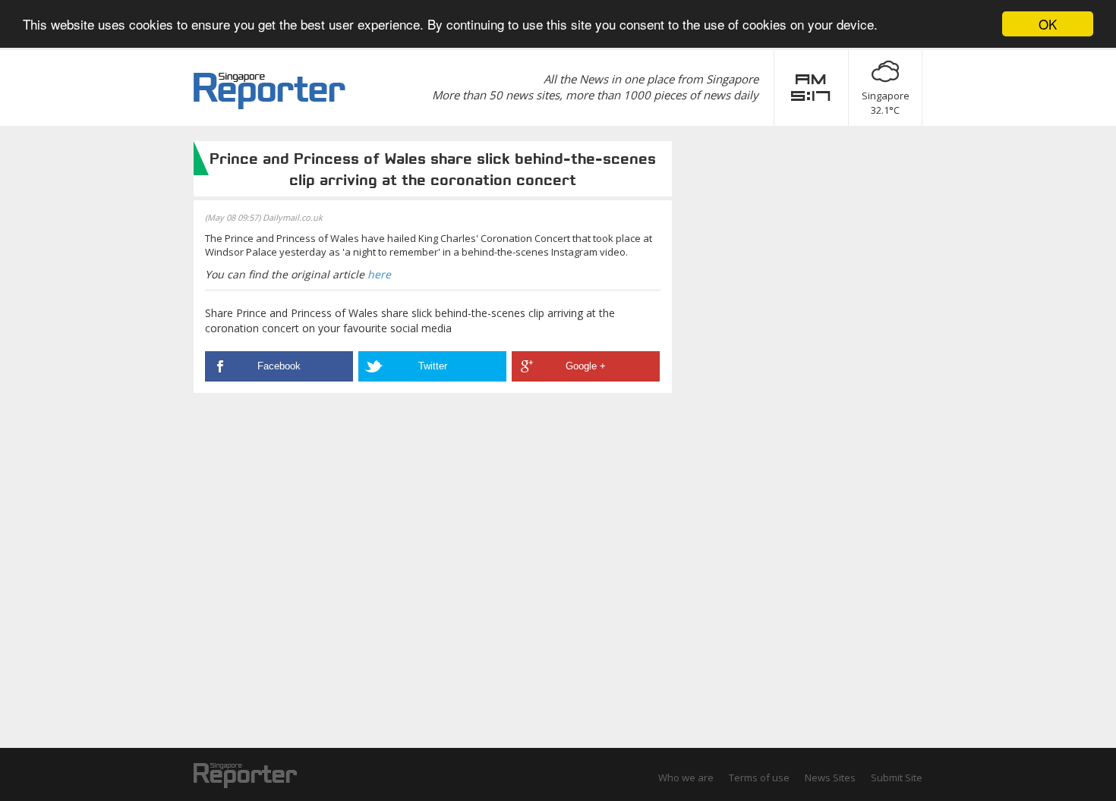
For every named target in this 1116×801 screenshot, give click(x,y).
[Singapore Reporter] (269, 91)
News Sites (830, 777)
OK (1048, 23)
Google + (586, 366)
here (379, 274)
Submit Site (896, 777)
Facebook (279, 366)
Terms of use (759, 777)
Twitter (432, 366)
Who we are (686, 777)
